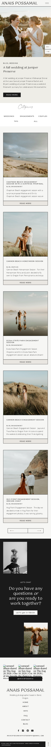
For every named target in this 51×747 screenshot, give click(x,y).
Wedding (13, 63)
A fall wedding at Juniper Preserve (20, 69)
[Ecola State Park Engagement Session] (25, 361)
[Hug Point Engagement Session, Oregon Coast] (25, 520)
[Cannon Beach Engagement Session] (25, 441)
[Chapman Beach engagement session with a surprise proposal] (25, 203)
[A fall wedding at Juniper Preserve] (25, 31)
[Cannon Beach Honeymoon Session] (25, 282)
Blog (5, 63)
